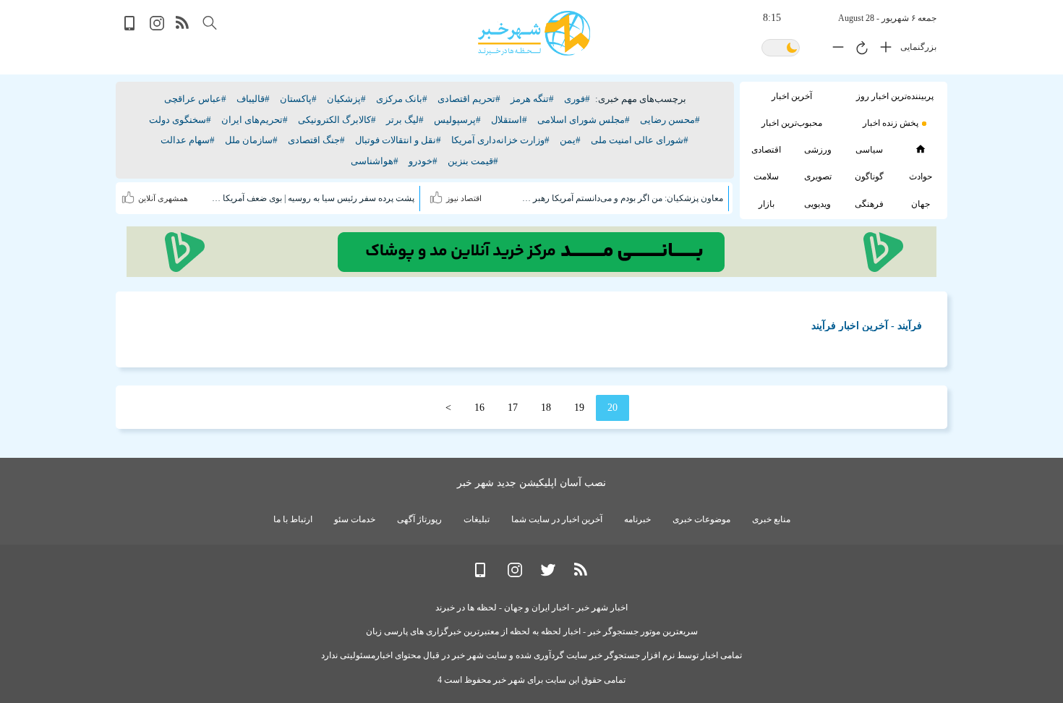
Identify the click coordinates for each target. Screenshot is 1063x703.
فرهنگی (869, 204)
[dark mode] (781, 49)
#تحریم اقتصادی (468, 98)
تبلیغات (477, 519)
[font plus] (882, 50)
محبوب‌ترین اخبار (791, 123)
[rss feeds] (183, 27)
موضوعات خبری (701, 519)
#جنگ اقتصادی (316, 140)
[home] (920, 149)
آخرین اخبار (792, 96)
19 (579, 407)
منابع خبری (771, 519)
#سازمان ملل (251, 140)
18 (546, 407)
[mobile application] (131, 27)
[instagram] (157, 27)
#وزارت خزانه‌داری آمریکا (500, 140)
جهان (920, 204)
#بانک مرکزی (401, 98)
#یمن (570, 140)
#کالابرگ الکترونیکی (337, 119)
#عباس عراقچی (195, 98)
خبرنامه (637, 519)
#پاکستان (298, 98)
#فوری (577, 98)
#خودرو (423, 160)
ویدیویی (817, 204)
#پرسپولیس (457, 119)
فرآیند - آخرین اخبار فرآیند (866, 325)
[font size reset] (858, 50)
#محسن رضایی (670, 119)
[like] (438, 194)
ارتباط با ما (292, 519)
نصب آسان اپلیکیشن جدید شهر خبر (531, 482)
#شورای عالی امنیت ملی (639, 140)
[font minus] (834, 50)
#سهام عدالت (188, 140)
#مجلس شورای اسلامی (583, 119)
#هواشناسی (374, 160)
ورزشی (818, 150)
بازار (766, 204)
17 (513, 407)
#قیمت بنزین (473, 160)
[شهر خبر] (534, 33)
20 (612, 407)
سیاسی (869, 150)
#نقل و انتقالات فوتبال (398, 140)
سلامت (766, 176)
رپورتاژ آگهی (419, 519)
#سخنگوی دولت (180, 119)
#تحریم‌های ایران (254, 119)
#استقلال (509, 119)
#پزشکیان (346, 98)
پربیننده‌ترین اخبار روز (895, 96)
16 (479, 407)
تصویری (818, 176)
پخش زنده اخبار (890, 123)
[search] (209, 23)
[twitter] (548, 573)
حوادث (920, 176)
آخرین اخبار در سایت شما (556, 519)
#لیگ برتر (405, 119)
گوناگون (869, 176)
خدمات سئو (354, 519)
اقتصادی (766, 150)
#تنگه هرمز (532, 98)
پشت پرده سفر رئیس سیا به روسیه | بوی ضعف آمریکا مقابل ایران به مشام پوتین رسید (312, 198)
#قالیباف (253, 98)
